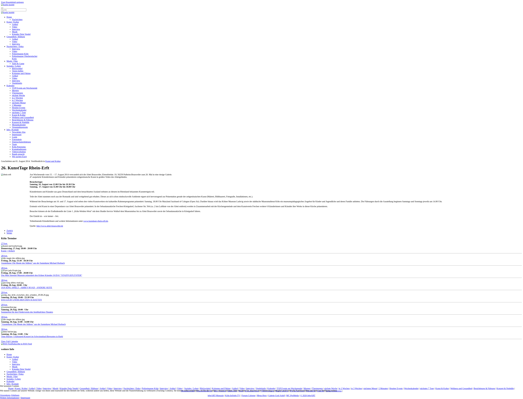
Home (9, 17)
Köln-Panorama (19, 147)
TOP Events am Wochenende (24, 88)
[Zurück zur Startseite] (7, 5)
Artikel (15, 24)
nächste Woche (18, 95)
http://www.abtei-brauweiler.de (50, 226)
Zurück (10, 230)
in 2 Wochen (17, 98)
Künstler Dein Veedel (21, 34)
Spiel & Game (18, 63)
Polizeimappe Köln (20, 54)
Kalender (10, 85)
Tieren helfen (17, 71)
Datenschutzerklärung (21, 142)
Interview (16, 29)
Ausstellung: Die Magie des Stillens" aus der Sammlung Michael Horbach (33, 263)
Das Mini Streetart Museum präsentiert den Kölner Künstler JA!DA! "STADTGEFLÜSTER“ (41, 275)
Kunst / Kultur (13, 22)
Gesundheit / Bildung (16, 36)
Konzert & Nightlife (20, 122)
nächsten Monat (19, 103)
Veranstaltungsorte (20, 127)
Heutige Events (18, 107)
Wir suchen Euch (19, 156)
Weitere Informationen (9, 398)
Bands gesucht (18, 154)
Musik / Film (12, 61)
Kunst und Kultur (52, 161)
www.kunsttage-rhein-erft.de (95, 221)
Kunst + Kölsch (8, 251)
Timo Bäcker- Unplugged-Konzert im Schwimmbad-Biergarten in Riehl (32, 336)
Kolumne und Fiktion (21, 73)
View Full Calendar (9, 341)
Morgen (15, 90)
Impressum (16, 134)
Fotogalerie (17, 139)
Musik (14, 32)
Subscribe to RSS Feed (22, 344)
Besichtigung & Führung (22, 120)
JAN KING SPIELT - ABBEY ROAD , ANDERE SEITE (26, 287)
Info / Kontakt (13, 130)
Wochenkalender (19, 110)
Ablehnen (15, 395)
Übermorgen (17, 93)
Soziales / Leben (14, 66)
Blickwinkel (17, 68)
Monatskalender (19, 125)
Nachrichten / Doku (15, 46)
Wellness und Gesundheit (23, 117)
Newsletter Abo (18, 132)
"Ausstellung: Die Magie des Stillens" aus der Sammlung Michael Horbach (33, 324)
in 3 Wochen (17, 100)
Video (14, 27)
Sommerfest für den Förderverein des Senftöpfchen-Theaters (27, 312)
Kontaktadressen (19, 149)
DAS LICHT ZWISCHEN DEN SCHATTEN (21, 300)
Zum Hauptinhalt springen (12, 2)
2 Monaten (16, 105)
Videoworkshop (19, 152)
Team (14, 144)
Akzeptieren (5, 395)
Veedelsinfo (17, 83)
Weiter (9, 233)
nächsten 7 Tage (19, 112)
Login (14, 137)
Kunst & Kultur (18, 115)
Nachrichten (17, 19)
